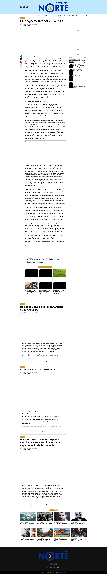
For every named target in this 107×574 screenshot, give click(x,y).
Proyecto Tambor (45, 255)
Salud (50, 15)
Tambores (58, 255)
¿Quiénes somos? (52, 567)
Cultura (42, 15)
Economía (37, 15)
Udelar (62, 255)
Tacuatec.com (64, 572)
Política (31, 15)
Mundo (59, 15)
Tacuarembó (52, 255)
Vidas (46, 15)
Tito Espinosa (27, 25)
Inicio (46, 567)
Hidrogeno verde (38, 255)
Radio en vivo (74, 15)
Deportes (55, 15)
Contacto (59, 567)
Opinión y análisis (66, 15)
